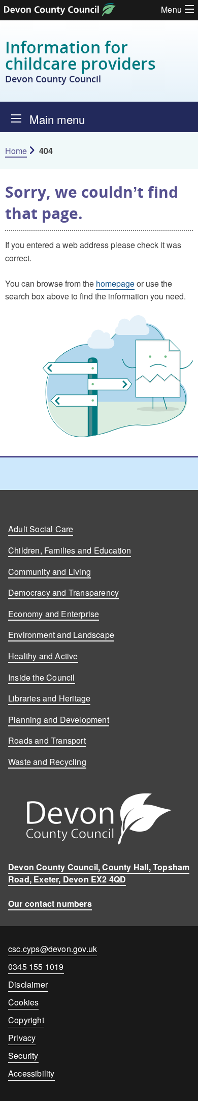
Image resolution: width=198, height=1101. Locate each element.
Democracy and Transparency (63, 592)
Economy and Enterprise (53, 614)
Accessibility (31, 1073)
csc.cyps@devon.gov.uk (52, 949)
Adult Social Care (40, 529)
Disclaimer (28, 984)
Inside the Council (41, 677)
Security (23, 1055)
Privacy (22, 1038)
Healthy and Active (43, 656)
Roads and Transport (47, 740)
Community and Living (49, 571)
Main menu (57, 119)
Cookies (23, 1002)
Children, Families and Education (69, 550)
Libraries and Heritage (49, 698)
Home (16, 151)
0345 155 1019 (36, 968)
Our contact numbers (50, 903)
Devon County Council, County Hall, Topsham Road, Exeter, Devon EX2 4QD (98, 873)
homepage (115, 283)
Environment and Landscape (61, 634)
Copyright (26, 1020)
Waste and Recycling (47, 762)
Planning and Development (58, 719)
